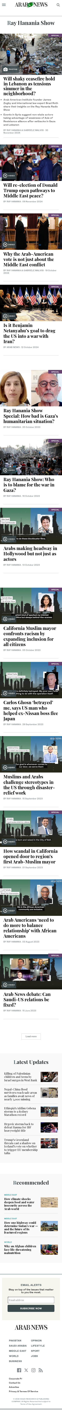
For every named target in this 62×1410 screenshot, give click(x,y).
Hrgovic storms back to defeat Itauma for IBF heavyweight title (19, 1127)
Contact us (14, 1382)
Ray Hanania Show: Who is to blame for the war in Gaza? (28, 484)
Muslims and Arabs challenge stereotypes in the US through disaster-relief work (29, 785)
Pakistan (15, 1340)
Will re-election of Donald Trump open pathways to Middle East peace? (30, 190)
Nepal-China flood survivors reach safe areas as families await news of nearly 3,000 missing (20, 1094)
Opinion (36, 1340)
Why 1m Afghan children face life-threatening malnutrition (20, 1249)
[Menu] (4, 5)
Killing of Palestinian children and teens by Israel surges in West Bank (20, 1077)
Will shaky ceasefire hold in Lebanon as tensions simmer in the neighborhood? (29, 86)
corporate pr (15, 1378)
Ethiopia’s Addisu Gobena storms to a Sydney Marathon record (20, 1111)
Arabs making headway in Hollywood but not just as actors (30, 553)
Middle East (10, 1195)
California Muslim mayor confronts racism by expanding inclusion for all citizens (29, 636)
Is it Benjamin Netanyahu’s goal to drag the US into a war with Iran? (29, 333)
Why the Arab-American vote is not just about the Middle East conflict (28, 259)
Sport (35, 1350)
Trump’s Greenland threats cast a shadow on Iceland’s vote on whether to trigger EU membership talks (21, 1146)
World (8, 1242)
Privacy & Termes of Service (23, 1391)
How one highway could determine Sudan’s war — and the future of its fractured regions (21, 1227)
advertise (14, 1387)
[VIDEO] (31, 162)
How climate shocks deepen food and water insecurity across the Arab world (19, 1204)
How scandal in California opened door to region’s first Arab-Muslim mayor (30, 856)
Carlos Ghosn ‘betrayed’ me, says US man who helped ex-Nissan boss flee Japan (30, 710)
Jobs (34, 1356)
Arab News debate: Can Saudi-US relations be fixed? (27, 999)
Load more (31, 1036)
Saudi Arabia (18, 1345)
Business (15, 1361)
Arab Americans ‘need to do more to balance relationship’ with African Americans (29, 928)
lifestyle (38, 1345)
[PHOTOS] (31, 54)
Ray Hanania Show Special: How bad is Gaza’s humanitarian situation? (30, 415)
